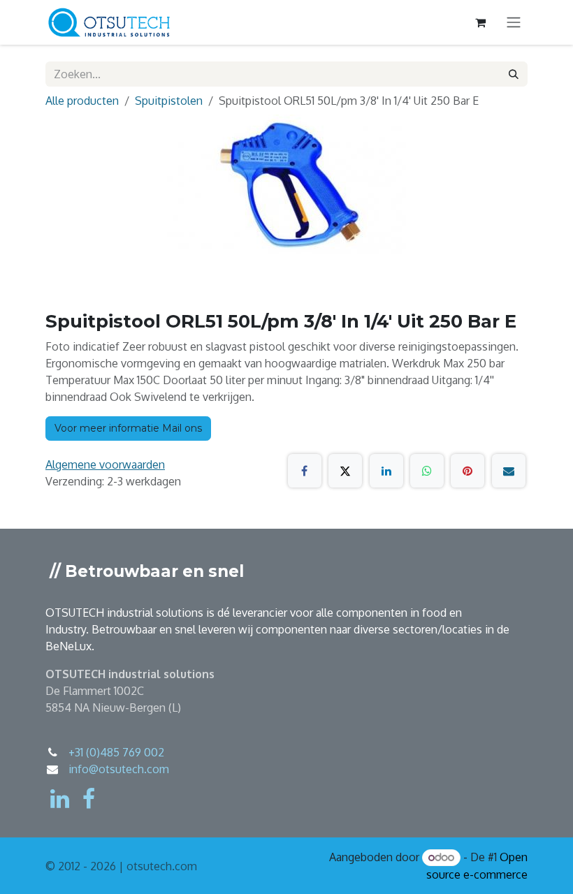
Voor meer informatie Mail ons (128, 428)
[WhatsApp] (427, 471)
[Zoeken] (514, 74)
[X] (345, 471)
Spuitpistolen (169, 101)
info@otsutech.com (118, 769)
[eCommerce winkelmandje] (480, 22)
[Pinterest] (467, 471)
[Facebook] (304, 471)
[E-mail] (508, 471)
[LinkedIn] (386, 471)
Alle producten (82, 101)
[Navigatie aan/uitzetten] (514, 22)
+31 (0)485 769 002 (116, 752)
